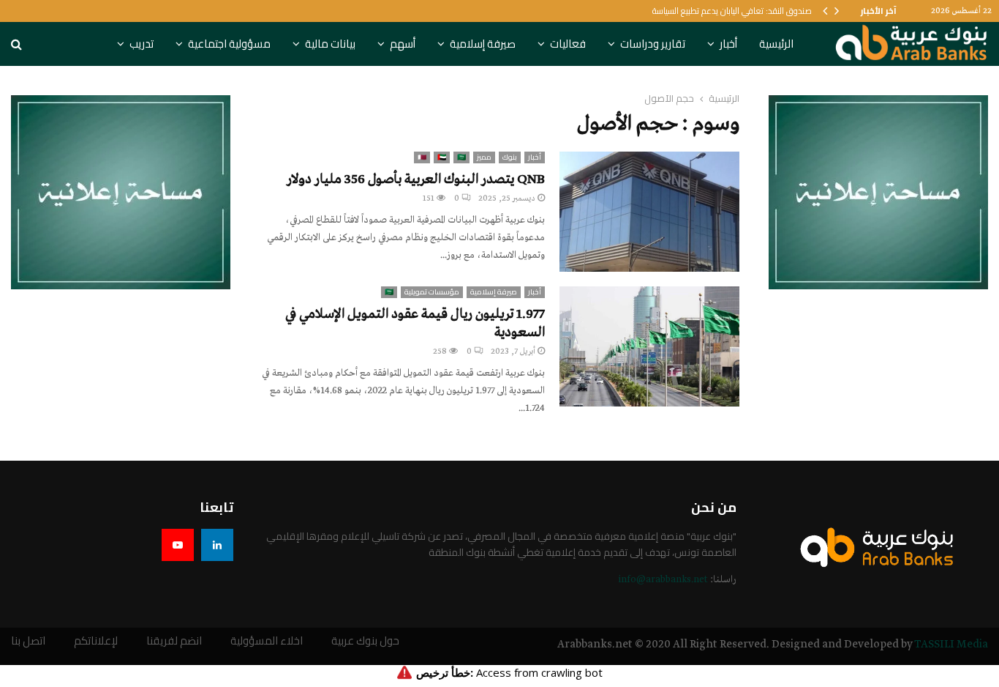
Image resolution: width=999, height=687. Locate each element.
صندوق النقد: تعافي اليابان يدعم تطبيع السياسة (732, 10)
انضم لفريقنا (174, 641)
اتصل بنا (28, 641)
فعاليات (568, 43)
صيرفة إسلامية (483, 43)
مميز (484, 157)
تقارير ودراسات (652, 43)
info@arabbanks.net (663, 579)
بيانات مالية (330, 43)
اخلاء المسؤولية (266, 641)
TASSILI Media (951, 644)
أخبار (728, 43)
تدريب (141, 43)
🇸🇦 (461, 157)
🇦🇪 (441, 157)
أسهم (402, 43)
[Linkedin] (217, 545)
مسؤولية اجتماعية (229, 43)
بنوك (509, 157)
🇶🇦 (422, 157)
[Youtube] (178, 545)
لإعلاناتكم (96, 641)
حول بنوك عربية (365, 641)
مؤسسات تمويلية (431, 292)
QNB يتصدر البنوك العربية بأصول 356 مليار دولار (416, 179)
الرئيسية (776, 43)
